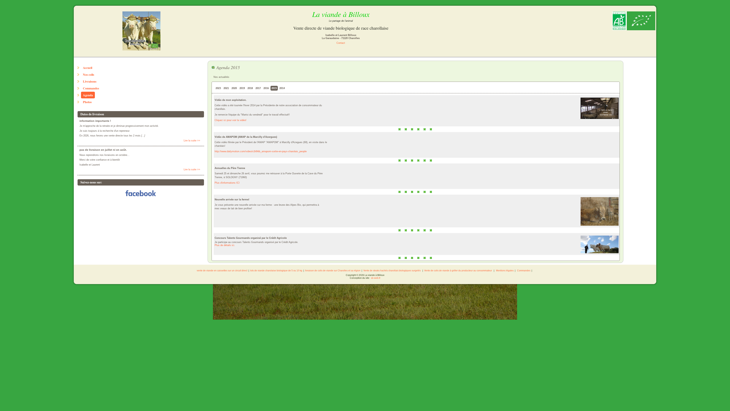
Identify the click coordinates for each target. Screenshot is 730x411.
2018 (250, 88)
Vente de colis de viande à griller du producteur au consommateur (458, 270)
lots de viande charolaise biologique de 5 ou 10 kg (276, 270)
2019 (242, 88)
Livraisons (89, 81)
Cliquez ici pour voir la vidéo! (230, 120)
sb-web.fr (375, 278)
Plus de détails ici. (225, 245)
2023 (218, 88)
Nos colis (88, 74)
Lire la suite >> (192, 140)
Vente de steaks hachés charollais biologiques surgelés (392, 270)
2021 (226, 88)
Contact (340, 42)
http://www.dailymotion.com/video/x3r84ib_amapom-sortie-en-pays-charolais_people (261, 151)
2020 (234, 88)
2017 (258, 88)
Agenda (88, 95)
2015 (274, 88)
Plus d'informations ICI (227, 182)
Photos (87, 102)
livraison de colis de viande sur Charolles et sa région (332, 270)
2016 (266, 88)
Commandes (91, 88)
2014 (282, 88)
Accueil (87, 67)
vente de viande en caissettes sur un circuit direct (222, 270)
